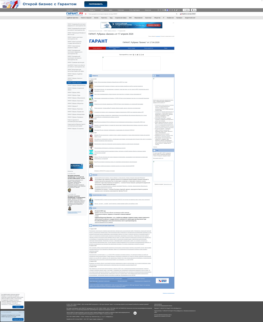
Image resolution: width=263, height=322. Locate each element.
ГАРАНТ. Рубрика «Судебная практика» (75, 74)
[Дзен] (165, 10)
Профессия (170, 18)
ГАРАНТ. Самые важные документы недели (74, 46)
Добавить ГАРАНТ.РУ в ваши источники (104, 170)
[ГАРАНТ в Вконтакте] (163, 10)
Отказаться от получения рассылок (168, 293)
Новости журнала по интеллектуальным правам (75, 120)
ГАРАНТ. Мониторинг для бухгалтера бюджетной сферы (76, 70)
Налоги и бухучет (86, 18)
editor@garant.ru (113, 281)
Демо (110, 10)
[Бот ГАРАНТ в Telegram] (172, 10)
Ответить (155, 146)
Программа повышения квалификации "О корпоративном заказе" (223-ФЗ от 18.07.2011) (76, 197)
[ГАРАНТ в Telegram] (170, 10)
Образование (138, 18)
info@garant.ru (109, 316)
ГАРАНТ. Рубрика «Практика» (75, 109)
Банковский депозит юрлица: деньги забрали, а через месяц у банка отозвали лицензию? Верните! (120, 177)
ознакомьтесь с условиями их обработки (10, 304)
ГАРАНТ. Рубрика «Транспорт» (76, 100)
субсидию (165, 130)
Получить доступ (18, 319)
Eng (195, 10)
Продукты (92, 10)
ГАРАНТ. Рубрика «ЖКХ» (74, 92)
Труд (111, 18)
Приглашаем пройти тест (158, 158)
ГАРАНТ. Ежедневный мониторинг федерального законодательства (77, 24)
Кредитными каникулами (160, 118)
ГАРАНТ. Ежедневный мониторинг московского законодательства (77, 29)
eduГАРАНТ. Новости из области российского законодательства (76, 66)
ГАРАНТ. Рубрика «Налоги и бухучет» (75, 79)
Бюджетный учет (190, 18)
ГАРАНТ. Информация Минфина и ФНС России (77, 33)
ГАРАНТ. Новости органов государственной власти (74, 42)
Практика (104, 18)
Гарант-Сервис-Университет (96, 319)
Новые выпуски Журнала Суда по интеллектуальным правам (76, 125)
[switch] (86, 14)
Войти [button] (187, 10)
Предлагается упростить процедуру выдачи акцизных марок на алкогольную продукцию (116, 144)
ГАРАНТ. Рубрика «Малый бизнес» (77, 85)
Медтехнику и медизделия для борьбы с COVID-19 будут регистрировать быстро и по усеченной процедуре (121, 98)
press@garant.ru (93, 282)
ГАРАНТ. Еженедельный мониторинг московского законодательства (74, 58)
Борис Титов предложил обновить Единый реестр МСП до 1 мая (110, 82)
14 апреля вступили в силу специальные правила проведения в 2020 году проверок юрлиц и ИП (119, 112)
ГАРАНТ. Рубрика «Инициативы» (76, 114)
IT (163, 18)
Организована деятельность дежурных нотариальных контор (109, 148)
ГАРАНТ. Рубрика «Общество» (75, 103)
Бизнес (96, 18)
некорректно (158, 36)
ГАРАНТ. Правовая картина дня (76, 62)
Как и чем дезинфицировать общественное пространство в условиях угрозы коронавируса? (117, 94)
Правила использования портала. (107, 309)
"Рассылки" (124, 278)
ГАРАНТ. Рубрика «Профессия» (76, 111)
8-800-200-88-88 (158, 304)
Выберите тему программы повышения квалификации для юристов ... (74, 212)
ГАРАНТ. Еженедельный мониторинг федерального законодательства (75, 52)
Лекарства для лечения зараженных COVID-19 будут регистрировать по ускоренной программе (118, 104)
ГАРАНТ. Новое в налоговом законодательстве (75, 38)
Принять (18, 307)
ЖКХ (130, 18)
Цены (102, 10)
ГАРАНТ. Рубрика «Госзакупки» (76, 128)
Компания (70, 10)
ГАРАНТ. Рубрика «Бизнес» (75, 82)
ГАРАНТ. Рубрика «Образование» (76, 98)
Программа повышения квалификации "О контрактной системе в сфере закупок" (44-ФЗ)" (76, 177)
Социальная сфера (120, 18)
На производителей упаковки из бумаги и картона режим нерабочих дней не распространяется (118, 86)
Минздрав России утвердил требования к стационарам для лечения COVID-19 (114, 130)
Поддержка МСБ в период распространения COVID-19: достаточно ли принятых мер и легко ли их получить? (122, 199)
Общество (157, 18)
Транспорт (148, 18)
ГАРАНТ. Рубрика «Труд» (74, 95)
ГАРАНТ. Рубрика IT (73, 106)
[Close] (23, 312)
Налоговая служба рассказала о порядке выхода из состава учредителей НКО (114, 166)
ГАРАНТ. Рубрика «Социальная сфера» (76, 89)
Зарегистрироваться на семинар (104, 222)
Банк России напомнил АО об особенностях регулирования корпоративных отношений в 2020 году (119, 122)
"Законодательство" (167, 184)
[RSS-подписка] (179, 10)
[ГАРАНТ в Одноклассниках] (174, 10)
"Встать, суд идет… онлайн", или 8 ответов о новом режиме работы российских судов (116, 203)
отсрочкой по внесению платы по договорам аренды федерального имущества (164, 125)
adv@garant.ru (131, 281)
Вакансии (81, 10)
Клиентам (148, 10)
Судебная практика (72, 18)
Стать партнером (134, 10)
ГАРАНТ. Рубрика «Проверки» (75, 117)
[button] (187, 14)
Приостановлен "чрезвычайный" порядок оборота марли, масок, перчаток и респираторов (117, 108)
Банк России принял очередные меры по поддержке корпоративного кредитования (115, 161)
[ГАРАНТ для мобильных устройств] (160, 10)
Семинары (121, 10)
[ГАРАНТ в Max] (167, 10)
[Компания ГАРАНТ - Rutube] (177, 10)
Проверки (179, 18)
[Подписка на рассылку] (158, 10)
